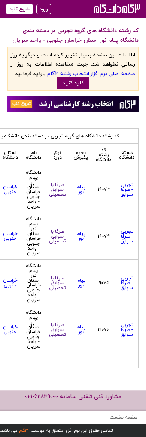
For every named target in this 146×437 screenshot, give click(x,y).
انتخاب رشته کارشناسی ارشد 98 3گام (116, 8)
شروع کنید (19, 9)
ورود (44, 9)
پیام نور (81, 189)
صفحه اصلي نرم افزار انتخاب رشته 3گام (91, 73)
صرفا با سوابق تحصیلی (57, 189)
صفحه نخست (123, 417)
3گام (23, 430)
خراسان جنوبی (10, 189)
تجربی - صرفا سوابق (127, 189)
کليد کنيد (73, 82)
